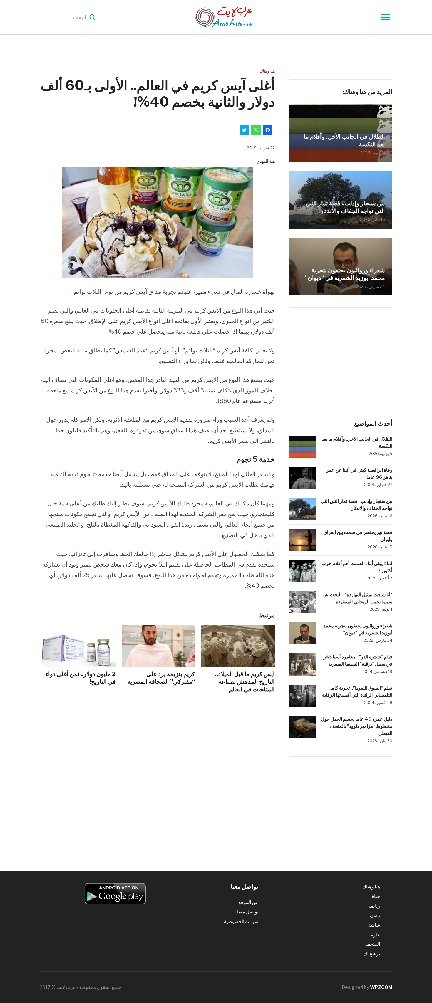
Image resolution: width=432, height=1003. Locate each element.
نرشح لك (371, 954)
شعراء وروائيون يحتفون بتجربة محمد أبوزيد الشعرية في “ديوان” (345, 274)
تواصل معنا (247, 912)
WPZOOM (381, 987)
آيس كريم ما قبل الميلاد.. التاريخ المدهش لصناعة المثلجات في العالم (245, 682)
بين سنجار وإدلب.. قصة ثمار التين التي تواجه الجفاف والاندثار (345, 207)
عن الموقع (248, 902)
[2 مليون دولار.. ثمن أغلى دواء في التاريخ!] (79, 646)
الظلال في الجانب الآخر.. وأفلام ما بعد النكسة (344, 140)
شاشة (374, 925)
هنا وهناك (267, 70)
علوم (375, 935)
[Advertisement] (157, 785)
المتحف (372, 944)
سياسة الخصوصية (241, 921)
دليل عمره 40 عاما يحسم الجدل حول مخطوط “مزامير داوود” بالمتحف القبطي (356, 726)
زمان (375, 915)
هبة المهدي (266, 161)
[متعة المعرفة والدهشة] (239, 16)
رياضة (374, 906)
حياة (376, 896)
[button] (157, 222)
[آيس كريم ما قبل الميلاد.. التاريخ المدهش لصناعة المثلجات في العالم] (238, 646)
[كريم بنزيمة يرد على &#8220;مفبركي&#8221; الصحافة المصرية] (158, 646)
